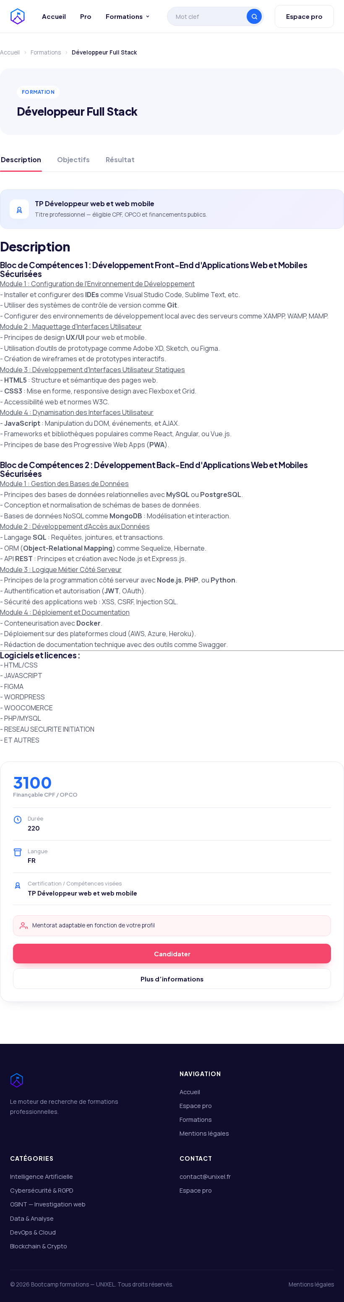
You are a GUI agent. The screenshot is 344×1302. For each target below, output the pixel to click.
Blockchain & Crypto (38, 1246)
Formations (124, 16)
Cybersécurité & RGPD (41, 1190)
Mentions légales (204, 1133)
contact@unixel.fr (205, 1176)
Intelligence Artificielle (41, 1176)
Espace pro (304, 16)
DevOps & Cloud (33, 1232)
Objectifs (73, 159)
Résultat (120, 159)
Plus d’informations (172, 979)
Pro (85, 16)
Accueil (54, 16)
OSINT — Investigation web (48, 1204)
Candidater (172, 954)
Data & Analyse (32, 1218)
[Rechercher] (254, 16)
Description (21, 159)
